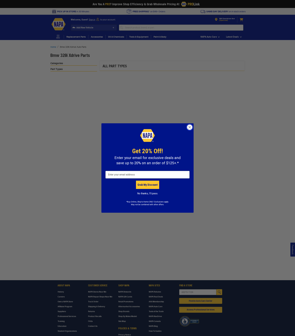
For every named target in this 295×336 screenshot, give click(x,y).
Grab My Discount (148, 184)
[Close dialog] (189, 127)
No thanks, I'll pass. (147, 193)
